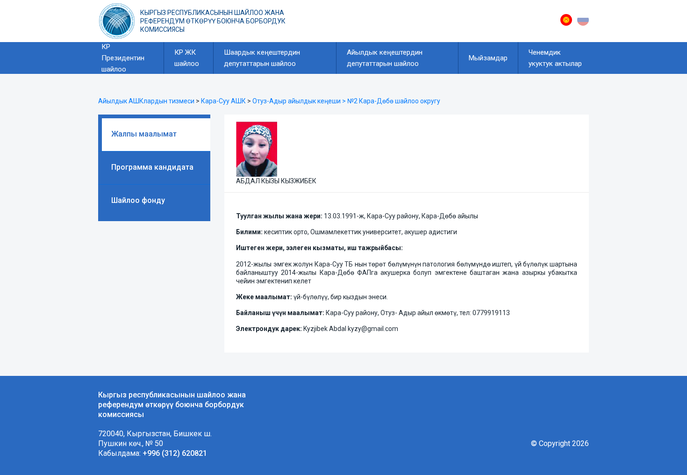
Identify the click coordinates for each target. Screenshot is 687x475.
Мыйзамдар (488, 58)
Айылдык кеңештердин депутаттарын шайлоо (384, 58)
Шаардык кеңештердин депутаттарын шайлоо (262, 58)
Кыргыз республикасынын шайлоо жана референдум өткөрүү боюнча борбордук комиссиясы (213, 21)
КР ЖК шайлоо (186, 58)
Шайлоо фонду (138, 200)
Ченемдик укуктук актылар (555, 58)
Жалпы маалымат (144, 134)
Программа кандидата (152, 167)
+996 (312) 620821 (175, 453)
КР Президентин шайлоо (122, 58)
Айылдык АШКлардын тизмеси (146, 101)
